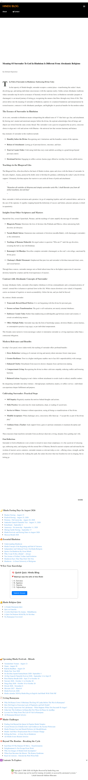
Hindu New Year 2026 (12, 671)
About (5, 11)
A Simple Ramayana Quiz (13, 607)
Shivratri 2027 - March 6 (13, 688)
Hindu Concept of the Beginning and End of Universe (23, 546)
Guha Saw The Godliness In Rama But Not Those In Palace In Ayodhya (29, 710)
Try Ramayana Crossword (13, 616)
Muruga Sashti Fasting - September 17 (17, 530)
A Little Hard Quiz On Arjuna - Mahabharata (20, 612)
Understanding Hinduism (13, 544)
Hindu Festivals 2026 (11, 691)
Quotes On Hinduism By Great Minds (17, 551)
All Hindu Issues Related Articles (16, 736)
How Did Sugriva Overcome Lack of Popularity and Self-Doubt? (27, 705)
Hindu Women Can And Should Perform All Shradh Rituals (25, 729)
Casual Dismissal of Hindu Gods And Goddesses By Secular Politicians (29, 726)
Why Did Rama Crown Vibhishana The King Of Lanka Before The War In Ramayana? (34, 702)
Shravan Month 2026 (11, 534)
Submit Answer (20, 593)
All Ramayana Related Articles (15, 715)
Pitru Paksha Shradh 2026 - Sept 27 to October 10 (21, 678)
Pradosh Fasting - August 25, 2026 (16, 517)
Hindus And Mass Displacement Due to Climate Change (24, 731)
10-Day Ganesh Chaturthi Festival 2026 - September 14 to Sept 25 (27, 676)
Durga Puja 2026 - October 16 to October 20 (20, 683)
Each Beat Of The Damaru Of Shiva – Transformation (23, 745)
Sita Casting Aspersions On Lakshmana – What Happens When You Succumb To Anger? (35, 707)
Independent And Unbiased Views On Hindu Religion (23, 549)
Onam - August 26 (10, 666)
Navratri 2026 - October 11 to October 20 (18, 681)
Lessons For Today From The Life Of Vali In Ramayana (23, 712)
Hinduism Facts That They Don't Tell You (19, 558)
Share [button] (80, 500)
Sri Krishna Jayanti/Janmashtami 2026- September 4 (22, 673)
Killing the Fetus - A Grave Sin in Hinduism (20, 734)
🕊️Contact (15, 11)
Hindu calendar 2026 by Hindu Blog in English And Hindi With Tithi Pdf (30, 693)
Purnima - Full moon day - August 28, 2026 (19, 520)
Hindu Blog (10, 6)
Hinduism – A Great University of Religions (20, 561)
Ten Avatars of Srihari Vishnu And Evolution (20, 556)
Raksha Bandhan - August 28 (14, 668)
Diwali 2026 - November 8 (13, 686)
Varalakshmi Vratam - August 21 (16, 663)
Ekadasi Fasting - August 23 (14, 515)
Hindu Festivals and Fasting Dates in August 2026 (22, 532)
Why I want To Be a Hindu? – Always (17, 554)
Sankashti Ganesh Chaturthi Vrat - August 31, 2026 (22, 522)
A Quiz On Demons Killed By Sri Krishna (19, 614)
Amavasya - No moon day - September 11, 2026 (21, 527)
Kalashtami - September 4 (13, 525)
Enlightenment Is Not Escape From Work (19, 748)
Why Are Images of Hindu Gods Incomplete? (20, 750)
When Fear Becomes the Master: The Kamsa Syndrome (24, 753)
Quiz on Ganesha (10, 609)
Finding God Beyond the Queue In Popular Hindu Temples (24, 724)
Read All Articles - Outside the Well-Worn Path (21, 755)
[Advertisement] (44, 35)
